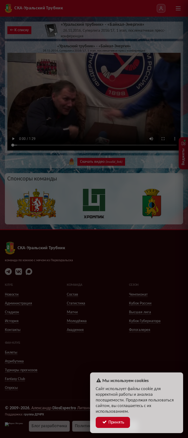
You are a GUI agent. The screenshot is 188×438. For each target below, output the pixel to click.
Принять (115, 422)
